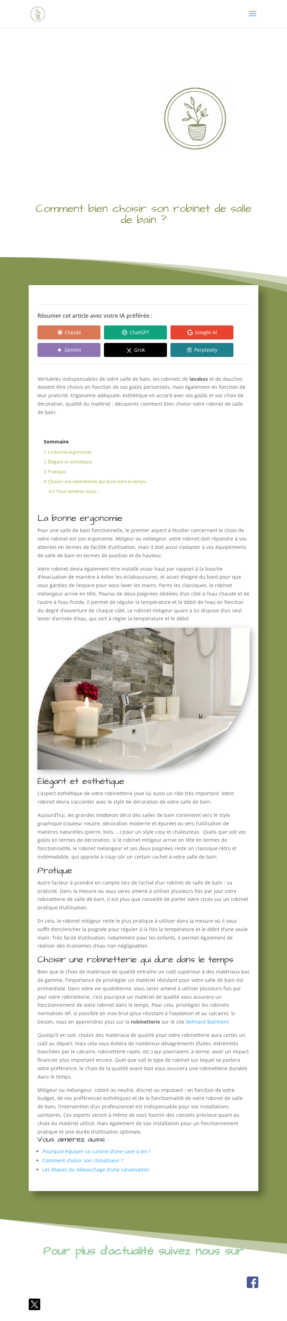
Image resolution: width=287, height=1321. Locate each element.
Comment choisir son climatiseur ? (82, 1160)
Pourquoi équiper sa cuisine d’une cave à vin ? (96, 1151)
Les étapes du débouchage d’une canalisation (95, 1169)
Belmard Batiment (207, 1021)
